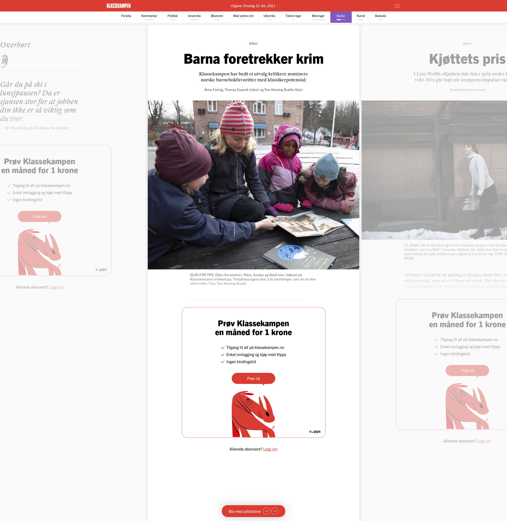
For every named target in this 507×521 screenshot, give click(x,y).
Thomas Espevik (237, 89)
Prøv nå (253, 378)
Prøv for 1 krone (374, 6)
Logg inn (270, 448)
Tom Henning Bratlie (279, 89)
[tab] (126, 17)
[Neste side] (274, 511)
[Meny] (397, 5)
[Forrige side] (266, 511)
